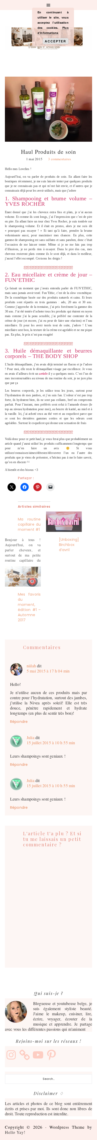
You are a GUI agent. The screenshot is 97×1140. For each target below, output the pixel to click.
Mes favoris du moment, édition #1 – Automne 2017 (29, 607)
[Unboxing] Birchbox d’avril (69, 544)
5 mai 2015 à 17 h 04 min (48, 671)
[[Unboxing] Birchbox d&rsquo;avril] (64, 521)
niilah (31, 665)
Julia (30, 737)
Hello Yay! (15, 1132)
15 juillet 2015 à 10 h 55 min (51, 742)
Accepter (55, 41)
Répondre (19, 721)
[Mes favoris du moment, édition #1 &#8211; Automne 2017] (23, 576)
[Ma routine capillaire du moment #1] (25, 537)
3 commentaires (59, 159)
